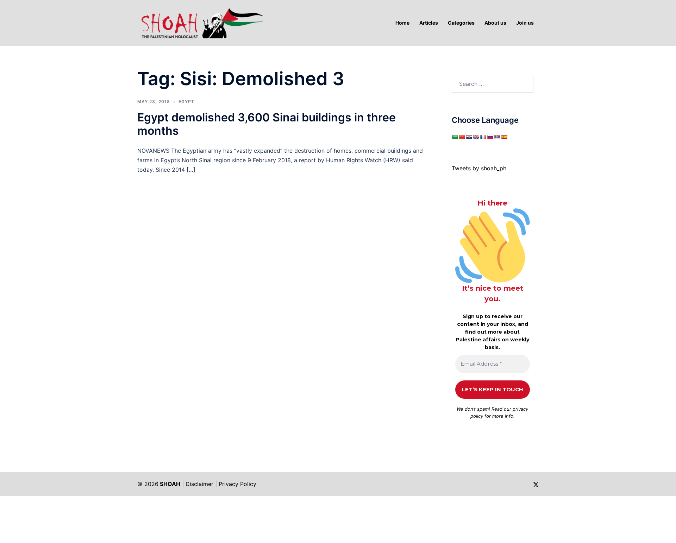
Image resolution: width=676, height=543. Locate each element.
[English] (476, 137)
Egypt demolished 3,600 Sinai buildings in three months (266, 124)
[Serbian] (497, 137)
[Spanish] (504, 137)
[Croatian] (469, 137)
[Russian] (490, 137)
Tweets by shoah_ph (479, 168)
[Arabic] (455, 137)
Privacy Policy (237, 483)
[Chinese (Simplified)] (462, 137)
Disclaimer (199, 483)
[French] (483, 137)
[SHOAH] (200, 22)
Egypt (186, 101)
